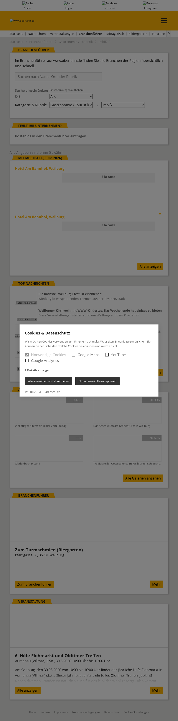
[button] (73, 355)
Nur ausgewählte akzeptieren (97, 381)
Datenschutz (51, 392)
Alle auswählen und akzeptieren (48, 381)
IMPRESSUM (33, 392)
